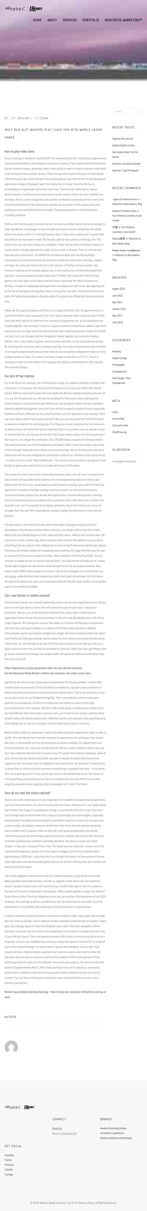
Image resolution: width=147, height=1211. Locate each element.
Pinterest (9, 1164)
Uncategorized (119, 371)
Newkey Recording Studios (113, 1128)
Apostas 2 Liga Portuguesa (125, 170)
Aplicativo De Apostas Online (126, 163)
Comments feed (120, 425)
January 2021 (119, 309)
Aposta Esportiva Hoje (123, 145)
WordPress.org (119, 432)
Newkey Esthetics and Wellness (116, 1138)
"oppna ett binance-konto (124, 199)
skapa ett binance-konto (124, 211)
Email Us (57, 1128)
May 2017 (117, 315)
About (52, 20)
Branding (116, 351)
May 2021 (117, 302)
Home (37, 20)
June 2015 (117, 322)
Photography (118, 364)
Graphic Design (119, 358)
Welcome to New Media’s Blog (127, 204)
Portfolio (91, 20)
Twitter (8, 1160)
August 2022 (118, 288)
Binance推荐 (118, 238)
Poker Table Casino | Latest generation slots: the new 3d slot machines (43, 668)
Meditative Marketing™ (123, 20)
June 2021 (117, 295)
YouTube (9, 1174)
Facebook (9, 1155)
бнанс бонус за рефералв (126, 250)
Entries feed (118, 418)
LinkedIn (9, 1169)
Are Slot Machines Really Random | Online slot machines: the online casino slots (48, 673)
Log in (115, 412)
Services (70, 20)
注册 (115, 227)
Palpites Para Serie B (122, 138)
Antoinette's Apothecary (112, 1133)
